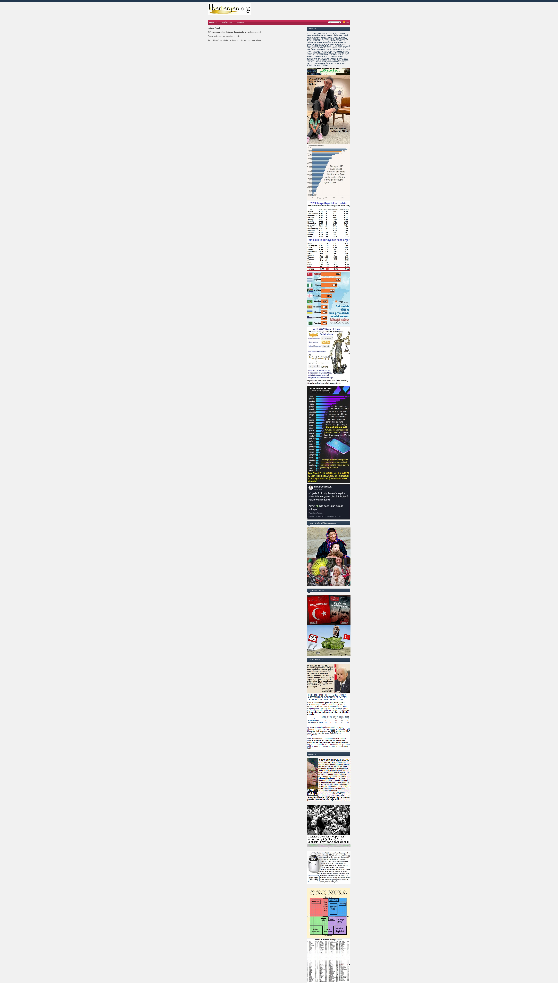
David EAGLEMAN (340, 39)
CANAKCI (328, 35)
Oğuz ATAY (319, 56)
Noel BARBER (336, 55)
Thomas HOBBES (333, 62)
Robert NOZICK (337, 58)
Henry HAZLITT (341, 44)
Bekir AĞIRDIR (317, 35)
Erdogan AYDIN (330, 41)
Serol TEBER (343, 60)
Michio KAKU (323, 53)
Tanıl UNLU (311, 62)
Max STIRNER (329, 51)
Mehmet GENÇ (312, 53)
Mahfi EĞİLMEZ (342, 51)
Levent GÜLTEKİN (324, 49)
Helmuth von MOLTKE (333, 46)
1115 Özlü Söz (227, 22)
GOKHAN (342, 42)
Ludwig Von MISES (338, 49)
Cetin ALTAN (337, 35)
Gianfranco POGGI (330, 42)
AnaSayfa (213, 22)
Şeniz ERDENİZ (321, 60)
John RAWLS (311, 49)
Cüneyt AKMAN (334, 37)
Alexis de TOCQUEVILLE (316, 34)
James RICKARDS (319, 48)
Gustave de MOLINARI (315, 44)
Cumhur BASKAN (320, 37)
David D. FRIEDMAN (324, 39)
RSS (347, 22)
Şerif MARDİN (333, 60)
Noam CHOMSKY (323, 55)
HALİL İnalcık (329, 44)
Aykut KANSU (340, 34)
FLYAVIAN (341, 41)
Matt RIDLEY (318, 51)
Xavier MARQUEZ (332, 63)
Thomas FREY (321, 62)
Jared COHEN (331, 48)
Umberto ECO (320, 63)
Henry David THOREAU (315, 46)
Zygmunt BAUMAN (321, 65)
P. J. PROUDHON (330, 56)
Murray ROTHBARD (337, 53)
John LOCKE (342, 48)
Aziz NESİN (330, 34)
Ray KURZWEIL (324, 58)
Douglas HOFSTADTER (315, 41)
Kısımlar (240, 22)
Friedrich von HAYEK (314, 42)
